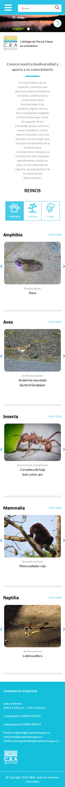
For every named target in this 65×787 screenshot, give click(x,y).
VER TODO (55, 234)
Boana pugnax (32, 288)
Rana (32, 293)
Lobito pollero (32, 656)
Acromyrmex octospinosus (32, 465)
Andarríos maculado (33, 380)
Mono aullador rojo (32, 566)
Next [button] (63, 265)
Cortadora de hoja (32, 469)
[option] (32, 268)
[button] (28, 29)
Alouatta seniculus (32, 561)
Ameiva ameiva (32, 651)
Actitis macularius (32, 375)
